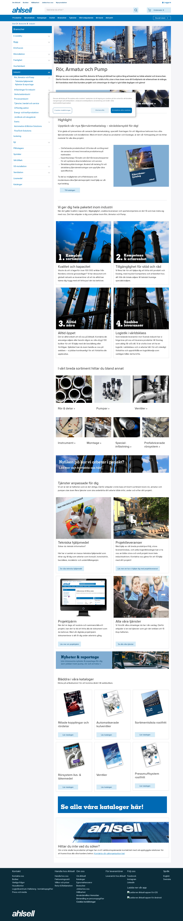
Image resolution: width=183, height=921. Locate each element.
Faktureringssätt (62, 879)
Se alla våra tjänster (125, 644)
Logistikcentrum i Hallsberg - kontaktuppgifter (32, 889)
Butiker (26, 2)
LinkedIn (131, 883)
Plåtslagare (19, 148)
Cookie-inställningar (86, 902)
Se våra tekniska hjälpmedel (71, 569)
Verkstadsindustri (22, 94)
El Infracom (18, 48)
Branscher (62, 18)
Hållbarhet (35, 2)
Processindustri (21, 99)
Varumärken (29, 18)
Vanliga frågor (18, 883)
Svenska (167, 879)
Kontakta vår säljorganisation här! (109, 854)
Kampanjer (41, 18)
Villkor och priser (62, 883)
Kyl (15, 142)
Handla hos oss (61, 876)
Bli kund (99, 18)
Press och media (19, 892)
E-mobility (18, 36)
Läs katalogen (68, 735)
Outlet (52, 18)
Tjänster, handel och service (26, 103)
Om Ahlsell (16, 2)
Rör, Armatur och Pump (24, 77)
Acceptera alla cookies (121, 110)
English (166, 876)
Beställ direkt (160, 18)
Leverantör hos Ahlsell (116, 876)
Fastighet (18, 60)
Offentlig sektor (21, 108)
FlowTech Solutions (22, 131)
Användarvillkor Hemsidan (87, 895)
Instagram (131, 879)
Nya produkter (61, 2)
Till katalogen (70, 190)
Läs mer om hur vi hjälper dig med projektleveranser (138, 569)
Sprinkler (17, 154)
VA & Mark (18, 160)
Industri (32, 24)
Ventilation (18, 172)
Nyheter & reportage (24, 85)
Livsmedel (18, 178)
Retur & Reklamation (64, 886)
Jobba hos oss (47, 2)
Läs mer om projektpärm (69, 644)
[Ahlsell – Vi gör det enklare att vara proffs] (22, 10)
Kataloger (18, 185)
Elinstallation (19, 54)
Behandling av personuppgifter (90, 899)
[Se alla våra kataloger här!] (112, 804)
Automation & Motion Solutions (28, 126)
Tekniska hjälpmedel (24, 81)
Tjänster (72, 18)
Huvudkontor (18, 886)
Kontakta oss (18, 876)
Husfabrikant (19, 66)
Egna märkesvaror (84, 883)
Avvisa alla (100, 110)
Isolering (17, 136)
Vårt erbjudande (86, 18)
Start (14, 24)
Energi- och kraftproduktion (26, 113)
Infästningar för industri (24, 90)
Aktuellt (109, 18)
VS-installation (20, 166)
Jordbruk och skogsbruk (25, 117)
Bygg (16, 42)
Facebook (131, 876)
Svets (16, 122)
